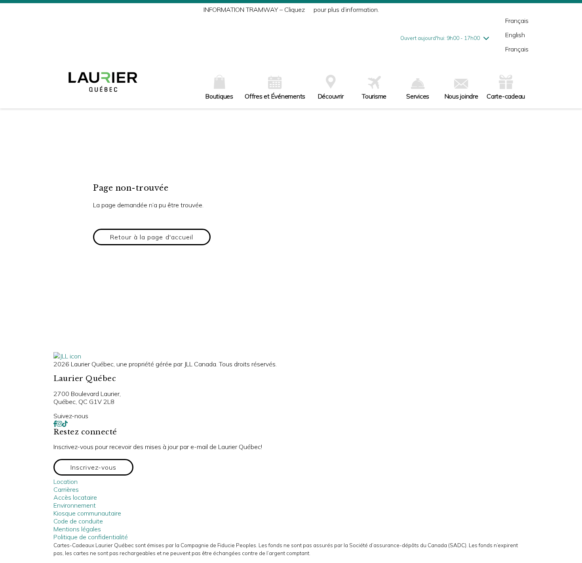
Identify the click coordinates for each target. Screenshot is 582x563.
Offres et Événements (275, 96)
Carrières (66, 489)
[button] (152, 237)
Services (417, 96)
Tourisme (374, 96)
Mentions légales (77, 529)
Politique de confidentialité (90, 537)
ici (309, 9)
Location (65, 481)
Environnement (74, 505)
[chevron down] (486, 38)
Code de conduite (78, 521)
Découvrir (331, 96)
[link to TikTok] (65, 424)
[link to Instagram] (59, 424)
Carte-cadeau (506, 96)
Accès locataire (75, 497)
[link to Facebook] (55, 424)
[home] (102, 84)
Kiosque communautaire (87, 513)
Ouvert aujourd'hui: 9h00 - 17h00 (440, 38)
